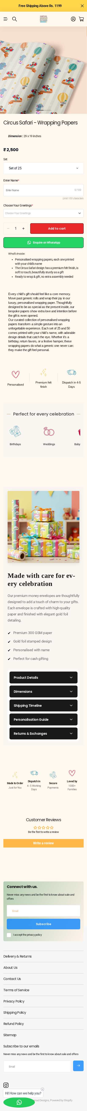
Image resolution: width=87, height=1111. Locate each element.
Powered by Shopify (61, 1100)
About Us (10, 967)
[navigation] (47, 106)
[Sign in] (73, 19)
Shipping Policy (14, 1012)
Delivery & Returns (17, 956)
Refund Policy (13, 1023)
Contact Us (12, 978)
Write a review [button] (43, 843)
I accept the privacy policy (27, 934)
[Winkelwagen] (81, 19)
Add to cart (57, 228)
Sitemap (9, 1035)
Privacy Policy (13, 1001)
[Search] (14, 19)
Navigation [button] (5, 19)
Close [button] (82, 6)
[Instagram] (5, 1085)
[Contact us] (19, 1102)
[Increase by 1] (23, 228)
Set (5, 159)
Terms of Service (16, 990)
